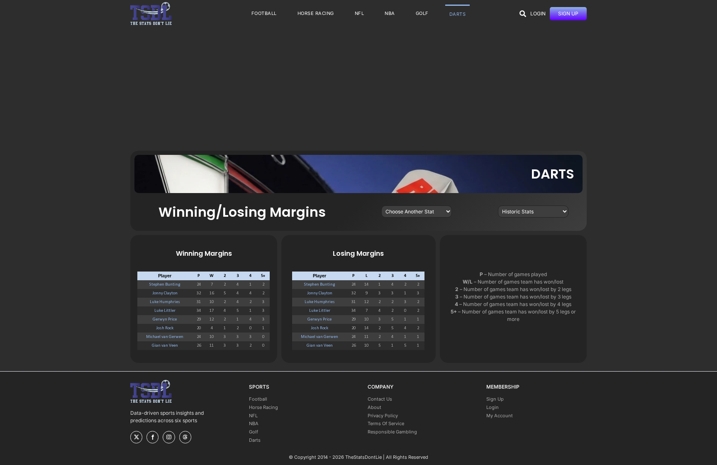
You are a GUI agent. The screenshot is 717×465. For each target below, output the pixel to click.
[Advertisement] (358, 88)
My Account (499, 415)
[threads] (185, 437)
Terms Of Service (386, 423)
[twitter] (136, 437)
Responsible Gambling (392, 432)
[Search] (522, 14)
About (374, 407)
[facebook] (152, 437)
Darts (255, 440)
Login (492, 407)
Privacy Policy (383, 415)
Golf (253, 432)
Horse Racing (263, 407)
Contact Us (380, 399)
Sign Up (495, 399)
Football (258, 399)
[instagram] (169, 437)
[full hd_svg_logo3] (151, 4)
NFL (253, 415)
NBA (254, 423)
